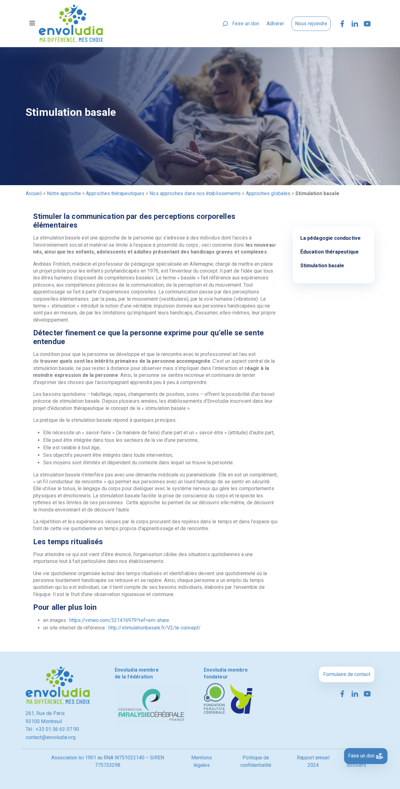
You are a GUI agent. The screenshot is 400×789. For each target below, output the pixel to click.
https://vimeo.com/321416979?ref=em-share (119, 620)
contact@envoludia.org (51, 737)
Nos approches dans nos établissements (195, 193)
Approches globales (268, 193)
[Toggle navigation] (32, 24)
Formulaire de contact (346, 674)
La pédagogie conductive (330, 238)
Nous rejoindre (311, 24)
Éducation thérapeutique (329, 252)
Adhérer (275, 24)
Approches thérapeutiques (115, 193)
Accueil (34, 193)
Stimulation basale (322, 266)
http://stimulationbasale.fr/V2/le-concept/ (154, 628)
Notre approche (64, 193)
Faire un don (245, 24)
